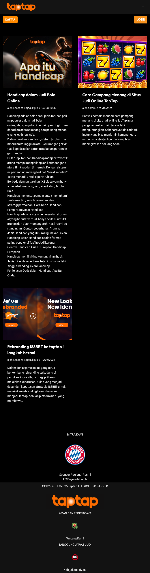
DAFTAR (10, 19)
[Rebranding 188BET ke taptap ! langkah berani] (37, 314)
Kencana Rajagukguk (25, 107)
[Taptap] (21, 7)
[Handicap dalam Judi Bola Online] (37, 62)
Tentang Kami (75, 538)
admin (91, 107)
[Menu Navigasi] (143, 7)
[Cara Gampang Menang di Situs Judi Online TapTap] (112, 62)
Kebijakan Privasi (75, 570)
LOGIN (140, 19)
